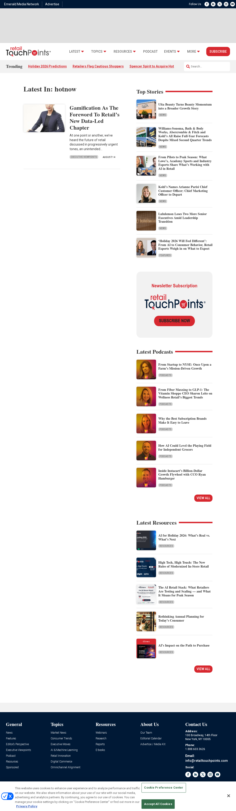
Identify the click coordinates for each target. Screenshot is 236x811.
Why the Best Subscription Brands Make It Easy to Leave (182, 420)
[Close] (229, 796)
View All (203, 498)
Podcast (150, 51)
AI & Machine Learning (64, 750)
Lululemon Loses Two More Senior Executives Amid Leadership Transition (182, 217)
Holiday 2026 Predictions (47, 66)
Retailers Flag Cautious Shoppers (98, 66)
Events (170, 51)
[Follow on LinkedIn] (213, 4)
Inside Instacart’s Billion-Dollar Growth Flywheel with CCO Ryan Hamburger (182, 474)
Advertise (52, 4)
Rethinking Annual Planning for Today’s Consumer (181, 618)
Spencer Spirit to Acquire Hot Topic (156, 66)
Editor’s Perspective (17, 744)
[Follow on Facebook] (206, 4)
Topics (97, 51)
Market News (58, 732)
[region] (118, 796)
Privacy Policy (26, 806)
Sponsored (12, 767)
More (191, 51)
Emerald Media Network (21, 4)
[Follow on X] (219, 4)
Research (101, 738)
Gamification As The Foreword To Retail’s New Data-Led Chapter (94, 117)
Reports (100, 744)
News (162, 115)
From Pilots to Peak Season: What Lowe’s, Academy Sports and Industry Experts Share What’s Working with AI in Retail (185, 163)
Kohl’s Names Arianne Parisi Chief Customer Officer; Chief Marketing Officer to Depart (183, 190)
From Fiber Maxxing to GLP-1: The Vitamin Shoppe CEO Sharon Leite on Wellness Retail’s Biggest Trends (185, 393)
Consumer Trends (61, 738)
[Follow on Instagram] (226, 4)
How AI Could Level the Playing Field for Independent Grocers (184, 447)
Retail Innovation (61, 755)
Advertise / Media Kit (152, 744)
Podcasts (165, 375)
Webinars (101, 732)
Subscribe (218, 51)
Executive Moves (61, 744)
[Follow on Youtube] (232, 4)
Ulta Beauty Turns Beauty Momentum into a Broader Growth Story (185, 106)
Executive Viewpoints (84, 157)
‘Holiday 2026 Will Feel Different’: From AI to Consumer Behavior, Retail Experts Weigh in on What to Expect (185, 244)
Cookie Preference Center (163, 788)
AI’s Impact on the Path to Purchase (183, 645)
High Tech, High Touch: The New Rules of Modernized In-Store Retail (183, 564)
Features (165, 255)
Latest (74, 51)
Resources (123, 51)
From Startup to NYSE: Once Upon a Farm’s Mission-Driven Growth (184, 366)
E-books (100, 750)
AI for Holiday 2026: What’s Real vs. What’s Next (184, 537)
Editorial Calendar (151, 738)
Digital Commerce (61, 761)
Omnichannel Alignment (65, 767)
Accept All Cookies (158, 804)
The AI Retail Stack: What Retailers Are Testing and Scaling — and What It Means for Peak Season (184, 591)
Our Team (146, 732)
